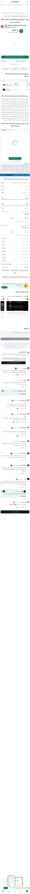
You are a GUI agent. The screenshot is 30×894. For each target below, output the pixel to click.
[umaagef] (28, 380)
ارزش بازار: (3, 4)
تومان (18, 61)
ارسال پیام (15, 339)
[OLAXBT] (16, 368)
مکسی (6, 84)
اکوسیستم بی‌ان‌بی (24, 270)
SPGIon (3, 61)
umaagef (24, 380)
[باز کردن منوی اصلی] (27, 1)
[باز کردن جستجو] (2, 1)
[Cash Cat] (13, 441)
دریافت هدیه (4, 287)
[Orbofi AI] (12, 400)
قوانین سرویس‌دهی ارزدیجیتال (18, 172)
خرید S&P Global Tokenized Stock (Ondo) (14, 57)
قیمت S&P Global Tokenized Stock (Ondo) (20, 183)
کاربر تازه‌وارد (20, 391)
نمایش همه (4, 267)
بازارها (9, 16)
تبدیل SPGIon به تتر (15, 64)
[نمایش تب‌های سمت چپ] (3, 16)
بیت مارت (7, 89)
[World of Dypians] (16, 479)
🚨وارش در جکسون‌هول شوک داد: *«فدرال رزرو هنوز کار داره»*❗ (17, 296)
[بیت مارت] (4, 90)
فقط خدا (25, 368)
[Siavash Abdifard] (28, 453)
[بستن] (2, 888)
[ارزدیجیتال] (15, 1)
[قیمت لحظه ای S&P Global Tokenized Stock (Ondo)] (2, 26)
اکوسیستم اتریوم (14, 270)
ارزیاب (25, 479)
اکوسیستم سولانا (5, 270)
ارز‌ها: (28, 4)
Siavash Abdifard (23, 453)
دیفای (15, 273)
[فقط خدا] (28, 368)
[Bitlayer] (15, 380)
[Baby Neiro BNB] (14, 502)
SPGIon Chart (11, 161)
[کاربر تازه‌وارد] (28, 441)
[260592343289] (28, 400)
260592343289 (23, 400)
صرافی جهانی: (10, 4)
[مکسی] (4, 85)
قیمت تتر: (22, 4)
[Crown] (11, 453)
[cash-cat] (11, 391)
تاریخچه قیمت (4, 16)
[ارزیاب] (28, 479)
